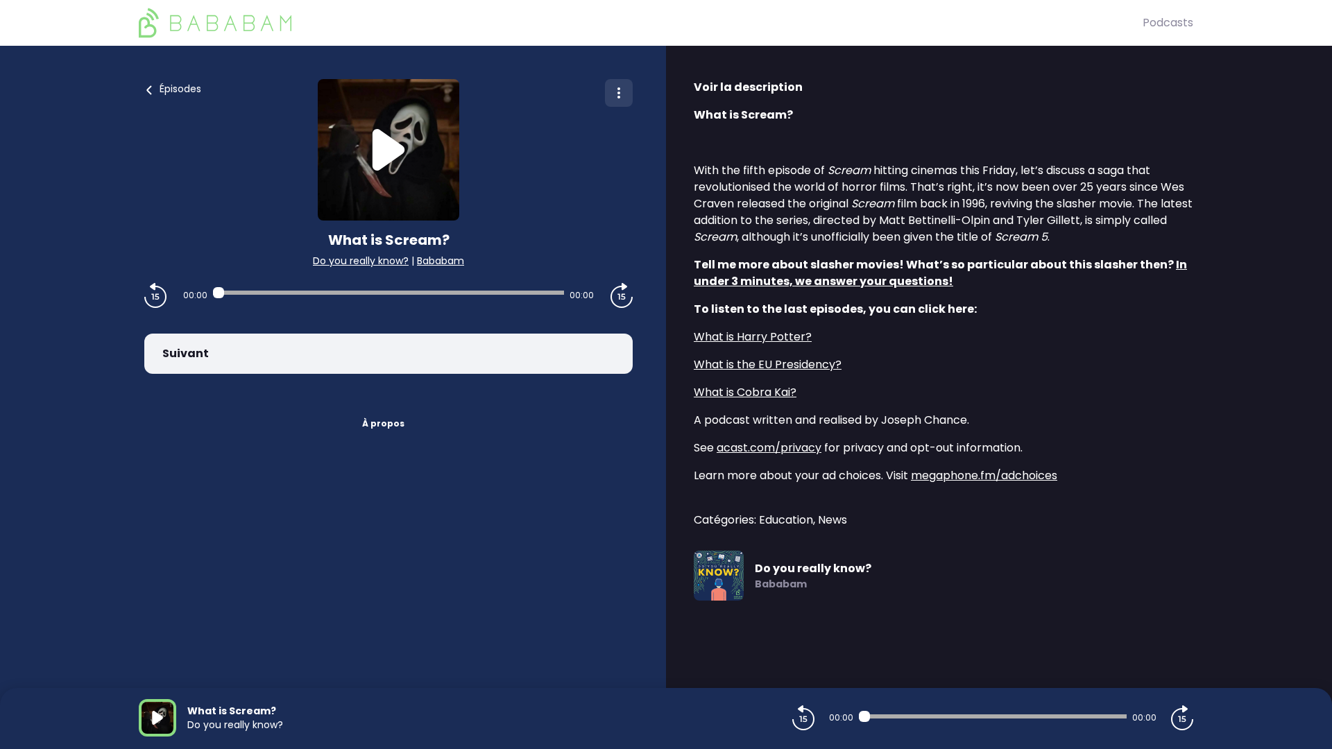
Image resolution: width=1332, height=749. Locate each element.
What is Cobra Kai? (745, 392)
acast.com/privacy (769, 448)
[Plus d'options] (619, 93)
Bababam (440, 261)
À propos (383, 423)
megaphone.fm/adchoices (984, 475)
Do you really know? (361, 261)
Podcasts (1168, 23)
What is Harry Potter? (753, 337)
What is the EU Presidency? (768, 364)
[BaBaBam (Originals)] (641, 23)
